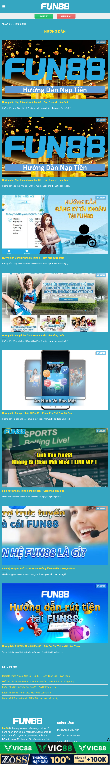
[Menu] (4, 6)
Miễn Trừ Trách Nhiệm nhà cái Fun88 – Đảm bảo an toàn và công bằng (38, 681)
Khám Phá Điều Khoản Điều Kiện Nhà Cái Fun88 (26, 692)
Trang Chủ (7, 24)
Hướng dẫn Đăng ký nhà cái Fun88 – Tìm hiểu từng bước (33, 257)
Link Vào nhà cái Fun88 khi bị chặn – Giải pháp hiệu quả (33, 490)
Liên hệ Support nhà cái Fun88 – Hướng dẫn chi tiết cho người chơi (39, 568)
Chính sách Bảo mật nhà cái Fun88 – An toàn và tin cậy (30, 698)
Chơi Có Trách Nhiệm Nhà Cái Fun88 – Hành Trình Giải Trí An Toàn (36, 676)
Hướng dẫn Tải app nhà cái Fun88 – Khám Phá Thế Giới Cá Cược (37, 413)
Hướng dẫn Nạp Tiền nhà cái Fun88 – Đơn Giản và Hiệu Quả (35, 102)
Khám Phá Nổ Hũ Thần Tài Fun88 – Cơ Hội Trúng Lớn (29, 687)
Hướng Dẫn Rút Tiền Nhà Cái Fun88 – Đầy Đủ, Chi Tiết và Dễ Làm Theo (41, 646)
